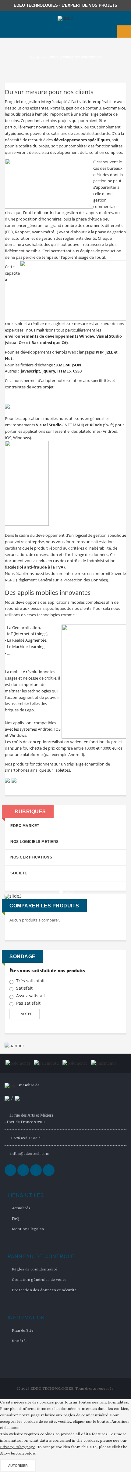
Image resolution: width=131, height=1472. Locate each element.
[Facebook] (10, 1170)
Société (19, 1340)
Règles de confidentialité (34, 1269)
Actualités (21, 1208)
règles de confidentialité (85, 1415)
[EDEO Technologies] (65, 18)
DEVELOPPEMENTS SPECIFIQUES (76, 57)
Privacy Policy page (17, 1446)
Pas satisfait (28, 1003)
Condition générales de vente (39, 1279)
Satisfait (24, 988)
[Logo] (11, 1085)
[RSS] (36, 1170)
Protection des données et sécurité (44, 1290)
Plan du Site (23, 1330)
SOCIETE (18, 873)
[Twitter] (23, 1170)
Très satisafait (30, 981)
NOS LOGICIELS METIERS (34, 842)
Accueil (34, 57)
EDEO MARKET (24, 826)
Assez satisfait (30, 996)
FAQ (15, 1218)
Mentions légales (28, 1228)
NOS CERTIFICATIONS (31, 857)
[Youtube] (49, 1170)
